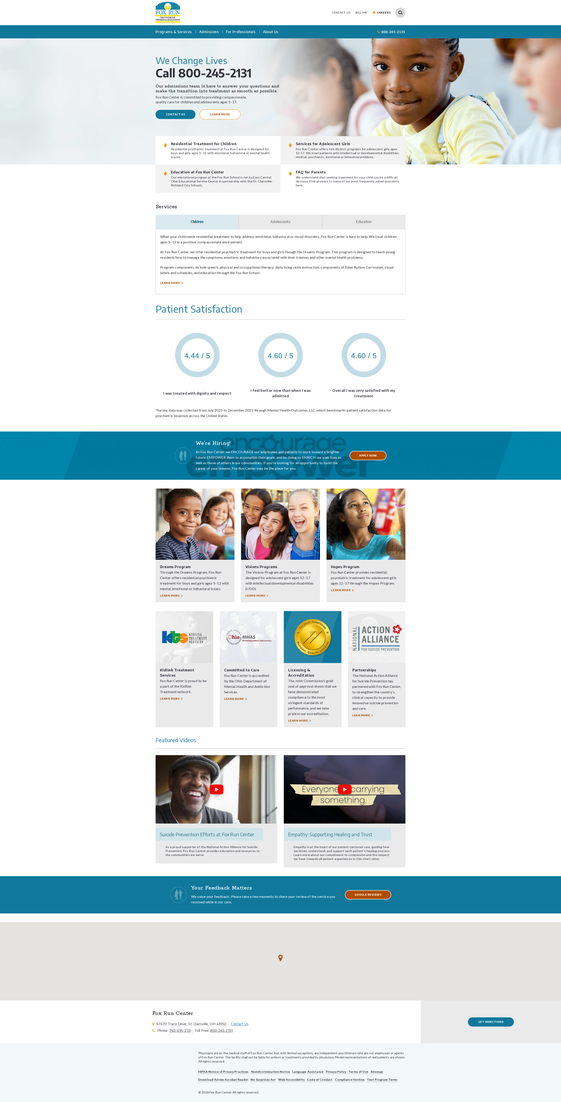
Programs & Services (174, 32)
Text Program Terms (382, 1079)
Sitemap (377, 1071)
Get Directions (491, 1022)
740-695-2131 (180, 1030)
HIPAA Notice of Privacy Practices (223, 1071)
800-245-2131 (393, 32)
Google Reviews (368, 894)
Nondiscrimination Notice (270, 1071)
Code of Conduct (319, 1079)
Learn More (220, 114)
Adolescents (280, 221)
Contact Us (175, 114)
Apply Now (368, 455)
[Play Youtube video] (216, 789)
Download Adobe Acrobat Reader (223, 1079)
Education (364, 221)
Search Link (400, 13)
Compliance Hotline (349, 1079)
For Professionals (241, 32)
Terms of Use (358, 1071)
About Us (271, 32)
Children (197, 221)
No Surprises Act (263, 1079)
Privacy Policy (336, 1071)
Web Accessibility (291, 1079)
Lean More (361, 715)
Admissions (209, 32)
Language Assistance (307, 1071)
